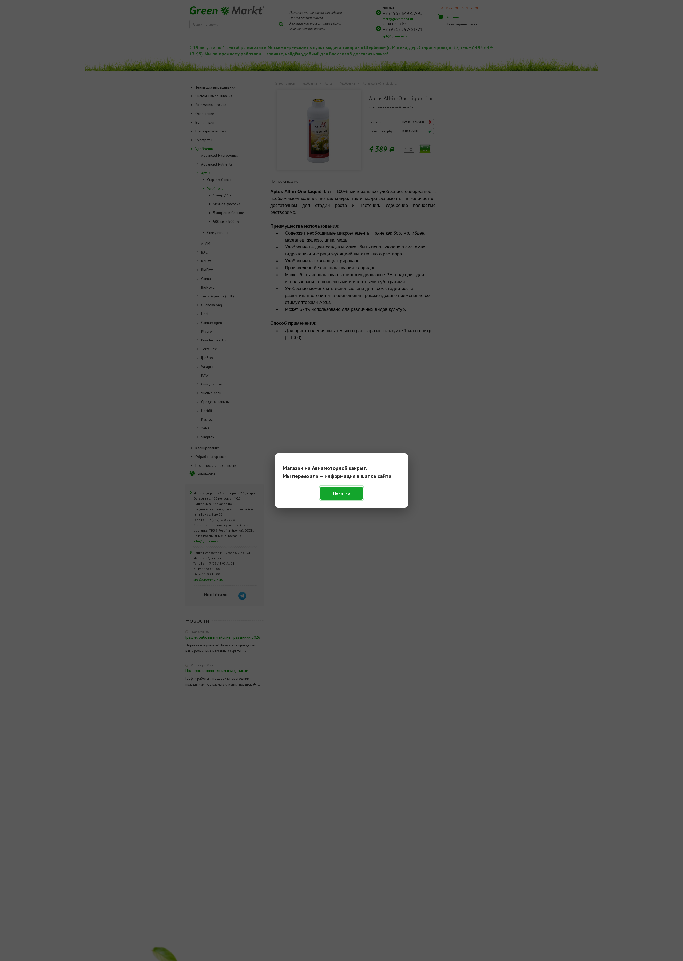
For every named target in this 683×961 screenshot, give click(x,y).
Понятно (341, 493)
